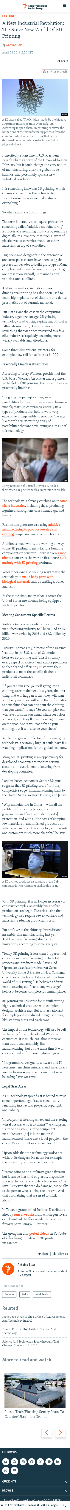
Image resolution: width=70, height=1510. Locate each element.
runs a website (24, 1215)
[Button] (62, 61)
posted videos (39, 1234)
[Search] (64, 1505)
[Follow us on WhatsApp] (5, 1470)
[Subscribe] (14, 1470)
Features (9, 16)
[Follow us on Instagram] (23, 1461)
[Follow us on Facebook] (48, 1461)
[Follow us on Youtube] (5, 1461)
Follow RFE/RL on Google (43, 1505)
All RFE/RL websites (13, 1505)
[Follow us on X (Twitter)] (40, 1461)
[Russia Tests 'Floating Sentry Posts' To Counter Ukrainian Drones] (35, 1390)
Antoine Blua (14, 45)
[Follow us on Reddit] (14, 1461)
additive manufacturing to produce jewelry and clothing (31, 529)
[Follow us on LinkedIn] (57, 1461)
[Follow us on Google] (31, 1461)
